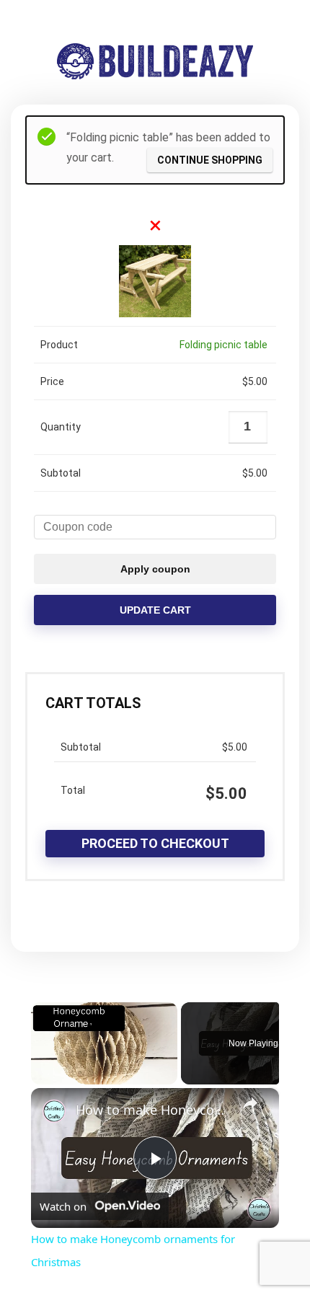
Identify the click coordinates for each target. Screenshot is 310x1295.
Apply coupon (155, 569)
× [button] (155, 225)
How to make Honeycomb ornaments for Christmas (153, 1109)
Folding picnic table (223, 344)
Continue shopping (209, 160)
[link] (54, 1111)
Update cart (155, 610)
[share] (250, 1103)
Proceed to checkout (155, 843)
